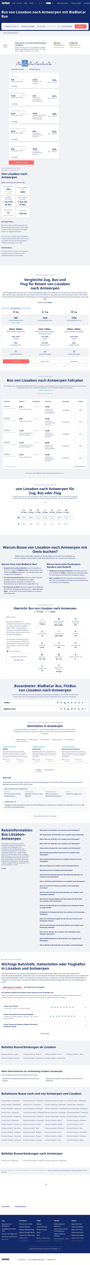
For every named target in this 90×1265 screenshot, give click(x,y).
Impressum (22, 1260)
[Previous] (18, 511)
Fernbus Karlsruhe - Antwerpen (33, 1116)
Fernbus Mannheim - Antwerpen (77, 1112)
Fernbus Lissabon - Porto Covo (55, 1058)
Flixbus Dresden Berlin (27, 1232)
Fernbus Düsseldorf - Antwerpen (56, 1108)
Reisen (74, 1221)
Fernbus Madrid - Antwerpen (11, 1105)
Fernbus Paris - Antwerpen (32, 1105)
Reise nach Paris (77, 1230)
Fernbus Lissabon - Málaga (32, 1136)
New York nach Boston (9, 1237)
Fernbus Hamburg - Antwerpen (55, 1105)
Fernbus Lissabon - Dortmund (11, 1140)
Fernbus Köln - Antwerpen (75, 1105)
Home (3, 1170)
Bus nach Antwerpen (38, 1170)
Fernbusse (22, 1221)
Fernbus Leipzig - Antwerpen (76, 1116)
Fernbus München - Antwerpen (33, 1101)
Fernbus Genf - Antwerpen (10, 1120)
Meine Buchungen (62, 3)
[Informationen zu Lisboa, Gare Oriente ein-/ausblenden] (85, 1007)
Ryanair (39, 1224)
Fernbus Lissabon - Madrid (10, 1058)
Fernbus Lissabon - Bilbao (75, 1140)
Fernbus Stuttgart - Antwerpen (11, 1108)
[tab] (17, 69)
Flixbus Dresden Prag (26, 1230)
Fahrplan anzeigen (8, 215)
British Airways (42, 1230)
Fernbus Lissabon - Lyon (53, 1140)
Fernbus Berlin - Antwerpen (10, 1101)
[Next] (55, 63)
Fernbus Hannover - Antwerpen (55, 1112)
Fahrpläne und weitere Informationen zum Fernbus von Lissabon (20, 1080)
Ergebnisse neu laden (43, 393)
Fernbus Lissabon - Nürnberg (76, 1136)
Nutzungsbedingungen (36, 1260)
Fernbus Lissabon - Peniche (32, 1054)
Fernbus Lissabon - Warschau (11, 1136)
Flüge (25, 3)
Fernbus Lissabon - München (76, 1120)
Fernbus (19, 3)
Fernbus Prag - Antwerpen (10, 1112)
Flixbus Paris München (27, 1235)
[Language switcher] (49, 3)
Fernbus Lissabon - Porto (53, 1054)
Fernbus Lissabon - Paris (75, 1124)
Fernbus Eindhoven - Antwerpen (55, 1161)
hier (63, 473)
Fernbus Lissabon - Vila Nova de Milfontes (37, 1058)
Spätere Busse (79, 466)
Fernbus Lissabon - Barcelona (11, 1128)
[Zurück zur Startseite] (7, 3)
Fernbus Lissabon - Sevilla (53, 1136)
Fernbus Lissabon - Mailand (32, 1132)
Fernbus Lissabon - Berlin (53, 1120)
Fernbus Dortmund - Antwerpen (34, 1112)
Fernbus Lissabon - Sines (75, 1054)
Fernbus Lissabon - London (32, 1124)
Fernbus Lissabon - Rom (31, 1128)
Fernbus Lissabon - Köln (75, 1128)
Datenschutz (51, 1260)
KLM (38, 1235)
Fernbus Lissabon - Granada (32, 1140)
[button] (41, 26)
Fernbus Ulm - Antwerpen (9, 1161)
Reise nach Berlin (77, 1227)
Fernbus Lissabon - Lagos (9, 1054)
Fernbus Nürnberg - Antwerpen (77, 1108)
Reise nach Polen (77, 1232)
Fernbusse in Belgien (22, 1170)
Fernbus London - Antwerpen (76, 1101)
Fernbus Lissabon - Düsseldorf (77, 1132)
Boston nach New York (9, 1234)
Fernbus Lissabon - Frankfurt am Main (14, 1124)
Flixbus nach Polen (25, 1224)
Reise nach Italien (78, 1235)
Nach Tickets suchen (8, 192)
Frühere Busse (10, 466)
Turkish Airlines (42, 1227)
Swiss (39, 1232)
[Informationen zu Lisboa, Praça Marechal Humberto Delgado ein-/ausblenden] (85, 1016)
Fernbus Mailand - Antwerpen (33, 1108)
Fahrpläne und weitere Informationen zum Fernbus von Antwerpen (64, 1080)
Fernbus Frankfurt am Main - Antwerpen (58, 1101)
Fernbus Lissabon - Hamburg (54, 1128)
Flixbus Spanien (24, 1227)
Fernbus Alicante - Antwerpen (11, 1116)
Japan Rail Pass (77, 1224)
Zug (14, 3)
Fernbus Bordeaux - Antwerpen (33, 1120)
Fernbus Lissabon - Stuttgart (10, 1132)
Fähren (31, 3)
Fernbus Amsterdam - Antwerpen (56, 1116)
